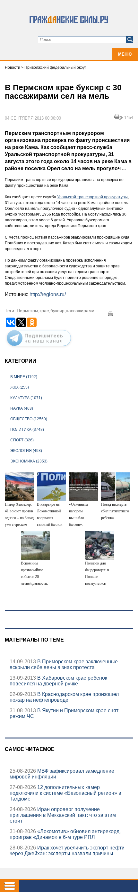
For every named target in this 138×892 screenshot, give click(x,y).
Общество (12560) (28, 419)
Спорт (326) (22, 440)
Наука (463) (21, 408)
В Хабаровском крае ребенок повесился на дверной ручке (58, 680)
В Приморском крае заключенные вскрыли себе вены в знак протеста (64, 664)
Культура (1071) (26, 398)
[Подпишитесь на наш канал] (39, 347)
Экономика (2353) (28, 461)
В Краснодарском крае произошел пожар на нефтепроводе (64, 697)
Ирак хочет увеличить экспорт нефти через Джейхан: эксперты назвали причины (67, 850)
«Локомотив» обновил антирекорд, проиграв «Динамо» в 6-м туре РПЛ (65, 834)
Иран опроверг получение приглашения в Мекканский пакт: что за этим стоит (63, 815)
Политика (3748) (27, 429)
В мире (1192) (23, 377)
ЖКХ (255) (19, 387)
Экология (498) (26, 450)
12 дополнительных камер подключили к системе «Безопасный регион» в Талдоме (65, 793)
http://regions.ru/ (48, 294)
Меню (125, 54)
